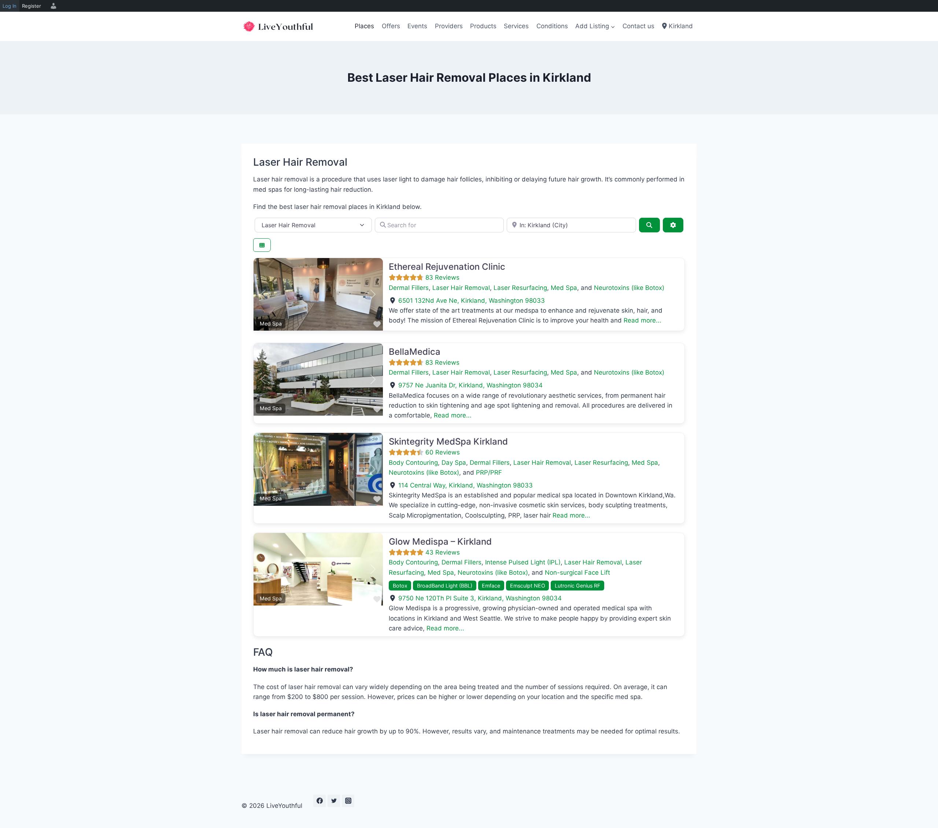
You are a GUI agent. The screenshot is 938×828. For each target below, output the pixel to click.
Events (417, 26)
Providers (449, 26)
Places (364, 26)
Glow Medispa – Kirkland (440, 541)
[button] (263, 294)
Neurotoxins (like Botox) (629, 287)
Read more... (642, 320)
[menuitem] (52, 6)
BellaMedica (414, 351)
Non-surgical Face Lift (577, 572)
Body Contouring (413, 462)
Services (516, 26)
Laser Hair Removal (461, 287)
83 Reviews (442, 277)
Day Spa (454, 462)
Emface (491, 585)
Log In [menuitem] (9, 6)
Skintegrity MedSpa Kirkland (448, 441)
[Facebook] (319, 801)
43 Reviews (442, 552)
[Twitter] (334, 801)
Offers (391, 26)
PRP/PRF (489, 472)
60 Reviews (442, 452)
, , (471, 300)
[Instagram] (348, 801)
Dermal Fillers (409, 287)
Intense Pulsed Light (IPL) (523, 562)
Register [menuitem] (31, 6)
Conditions (552, 26)
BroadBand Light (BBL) (444, 585)
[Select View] (262, 245)
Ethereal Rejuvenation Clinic (447, 266)
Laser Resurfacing (520, 287)
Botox (400, 585)
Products (483, 26)
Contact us (638, 26)
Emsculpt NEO (527, 585)
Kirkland (680, 26)
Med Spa (564, 287)
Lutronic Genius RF (577, 585)
